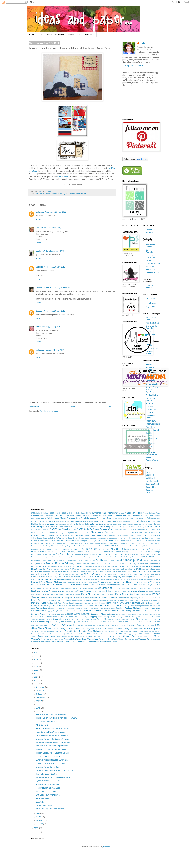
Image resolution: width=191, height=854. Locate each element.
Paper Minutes (75, 594)
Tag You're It (119, 622)
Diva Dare (48, 552)
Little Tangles (151, 410)
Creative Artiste (113, 543)
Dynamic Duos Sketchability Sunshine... (52, 760)
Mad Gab (114, 579)
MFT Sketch (150, 266)
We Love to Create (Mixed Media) (151, 455)
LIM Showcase (138, 577)
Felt (139, 557)
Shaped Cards (154, 611)
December (40, 687)
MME (135, 584)
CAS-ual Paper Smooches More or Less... (53, 735)
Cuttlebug (132, 546)
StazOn (132, 619)
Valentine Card (129, 636)
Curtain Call (108, 546)
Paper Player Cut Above (105, 594)
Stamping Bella (112, 619)
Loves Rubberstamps (95, 579)
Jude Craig (147, 571)
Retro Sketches (60, 605)
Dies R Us (150, 392)
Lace (125, 574)
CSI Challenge (152, 478)
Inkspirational (151, 331)
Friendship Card (131, 560)
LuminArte (107, 579)
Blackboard (35, 524)
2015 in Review (67, 513)
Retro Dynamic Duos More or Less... (50, 732)
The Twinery (59, 631)
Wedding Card (144, 639)
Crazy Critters (60, 543)
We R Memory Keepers (122, 639)
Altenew (149, 364)
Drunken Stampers (48, 554)
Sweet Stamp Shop (68, 622)
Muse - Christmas (123, 588)
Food (93, 560)
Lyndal (142, 43)
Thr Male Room (107, 631)
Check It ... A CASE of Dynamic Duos (50, 763)
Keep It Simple (55, 574)
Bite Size (156, 521)
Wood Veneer (93, 642)
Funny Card (40, 564)
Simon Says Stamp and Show (103, 614)
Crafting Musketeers (152, 541)
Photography (111, 600)
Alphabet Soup (53, 518)
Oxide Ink (45, 594)
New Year (73, 591)
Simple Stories (131, 614)
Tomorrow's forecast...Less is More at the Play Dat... (56, 718)
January (39, 824)
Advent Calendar (104, 515)
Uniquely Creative (81, 636)
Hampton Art (100, 566)
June (38, 708)
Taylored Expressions (84, 625)
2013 (36, 680)
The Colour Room (74, 629)
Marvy (95, 582)
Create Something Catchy (98, 543)
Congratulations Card (136, 538)
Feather (117, 557)
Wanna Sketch (70, 639)
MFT (149, 582)
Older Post (111, 407)
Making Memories (146, 579)
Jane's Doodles (85, 571)
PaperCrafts (150, 427)
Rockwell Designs (137, 606)
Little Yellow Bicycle (70, 579)
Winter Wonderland (80, 642)
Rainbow (151, 603)
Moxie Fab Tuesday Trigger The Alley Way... (53, 742)
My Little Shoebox (137, 588)
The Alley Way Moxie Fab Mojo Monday (52, 746)
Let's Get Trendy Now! (66, 577)
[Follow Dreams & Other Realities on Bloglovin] (135, 161)
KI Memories (67, 574)
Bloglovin (43, 524)
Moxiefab (103, 587)
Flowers (81, 560)
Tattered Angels (44, 625)
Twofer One (150, 443)
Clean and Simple (46, 535)
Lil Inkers (149, 407)
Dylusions (85, 554)
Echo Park (123, 554)
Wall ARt (60, 639)
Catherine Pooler (120, 529)
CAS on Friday (151, 298)
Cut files (124, 546)
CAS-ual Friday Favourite (40, 529)
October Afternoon (84, 591)
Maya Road (109, 582)
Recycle (49, 606)
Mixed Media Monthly (109, 585)
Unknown (40, 212)
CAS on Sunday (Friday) (119, 527)
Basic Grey (111, 521)
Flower (74, 560)
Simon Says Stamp (77, 613)
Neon (68, 591)
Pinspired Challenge (141, 600)
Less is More (62, 176)
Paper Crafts (64, 594)
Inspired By (62, 571)
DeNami (61, 549)
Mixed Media (76, 584)
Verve (157, 636)
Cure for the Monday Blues (92, 546)
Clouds (86, 535)
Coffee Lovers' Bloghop (105, 535)
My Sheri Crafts (149, 588)
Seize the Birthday (149, 286)
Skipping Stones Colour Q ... (47, 767)
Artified (147, 518)
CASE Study (83, 529)
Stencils (139, 619)
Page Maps (54, 594)
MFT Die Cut (43, 584)
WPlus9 (103, 642)
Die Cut (81, 549)
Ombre (108, 591)
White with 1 (51, 642)
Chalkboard (131, 529)
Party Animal (155, 598)
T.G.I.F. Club (102, 622)
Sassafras (54, 608)
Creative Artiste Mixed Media (152, 388)
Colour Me (54, 538)
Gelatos (93, 564)
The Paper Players (150, 352)
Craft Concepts (91, 541)
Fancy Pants (70, 557)
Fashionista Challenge (83, 557)
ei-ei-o (148, 554)
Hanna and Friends (111, 566)
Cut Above (117, 546)
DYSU (105, 554)
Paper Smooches (153, 424)
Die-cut (114, 549)
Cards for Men (82, 527)
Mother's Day (82, 588)
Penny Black (66, 600)
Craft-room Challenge (137, 541)
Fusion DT (61, 563)
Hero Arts (149, 404)
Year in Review (111, 642)
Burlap (87, 524)
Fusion (50, 563)
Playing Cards (68, 603)
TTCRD (149, 634)
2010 (36, 832)
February (40, 820)
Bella (132, 521)
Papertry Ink (146, 598)
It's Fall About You (73, 571)
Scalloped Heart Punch (67, 608)
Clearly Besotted (76, 535)
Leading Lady (155, 574)
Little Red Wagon (153, 263)
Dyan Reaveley (76, 554)
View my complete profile (132, 66)
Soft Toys (119, 617)
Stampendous (58, 619)
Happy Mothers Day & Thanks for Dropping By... (55, 770)
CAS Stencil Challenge (137, 527)
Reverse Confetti (152, 430)
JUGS (153, 571)
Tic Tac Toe (153, 631)
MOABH (141, 585)
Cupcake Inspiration (74, 546)
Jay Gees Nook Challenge (101, 571)
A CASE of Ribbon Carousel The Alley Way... (54, 728)
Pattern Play (36, 600)
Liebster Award (80, 577)
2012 (36, 684)
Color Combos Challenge (133, 535)
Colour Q (62, 538)
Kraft (112, 574)
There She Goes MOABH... (46, 774)
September (41, 697)
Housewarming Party (93, 569)
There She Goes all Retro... (47, 791)
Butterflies (94, 524)
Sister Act (148, 614)
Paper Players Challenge (127, 594)
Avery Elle (59, 521)
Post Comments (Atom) (49, 411)
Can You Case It (147, 524)
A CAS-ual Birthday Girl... (46, 798)
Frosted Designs (149, 560)
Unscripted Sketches (101, 636)
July (38, 704)
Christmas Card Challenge (120, 533)
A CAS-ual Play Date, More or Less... (50, 809)
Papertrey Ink (135, 598)
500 (87, 513)
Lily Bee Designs (69, 194)
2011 (36, 828)
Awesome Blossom (90, 521)
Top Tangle (72, 634)
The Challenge (61, 629)
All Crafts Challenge (148, 515)
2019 (36, 659)
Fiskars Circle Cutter (54, 560)
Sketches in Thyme (150, 491)
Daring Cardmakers (151, 303)
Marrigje (39, 267)
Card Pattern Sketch (50, 527)
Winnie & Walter (152, 460)
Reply (38, 219)
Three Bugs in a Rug (120, 631)
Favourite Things (108, 557)
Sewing (128, 611)
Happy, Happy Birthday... (46, 805)
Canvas (157, 524)
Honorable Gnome (57, 569)
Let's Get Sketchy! (50, 577)
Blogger (106, 847)
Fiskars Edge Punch (38, 560)
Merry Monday (132, 582)
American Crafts (73, 518)
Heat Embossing (152, 566)
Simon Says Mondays (150, 231)
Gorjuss (54, 566)
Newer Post (34, 407)
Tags (126, 622)
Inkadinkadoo (155, 569)
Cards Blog (72, 527)
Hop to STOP (69, 569)
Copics (147, 538)
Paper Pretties (146, 594)
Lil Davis (90, 577)
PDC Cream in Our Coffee (51, 600)
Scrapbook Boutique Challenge (128, 608)
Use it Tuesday (115, 636)
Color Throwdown (150, 251)
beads (119, 521)
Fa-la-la (62, 557)
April (38, 813)
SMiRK (113, 617)
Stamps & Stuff (74, 34)
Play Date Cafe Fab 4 (54, 603)
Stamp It (49, 619)
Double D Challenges (150, 256)
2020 (36, 656)
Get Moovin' (124, 564)
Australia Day (155, 518)
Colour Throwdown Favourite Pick (96, 538)
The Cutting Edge (87, 629)
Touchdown (91, 634)
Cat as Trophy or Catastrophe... (48, 756)
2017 (36, 666)
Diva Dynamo (57, 552)
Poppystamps (78, 603)
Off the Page (97, 591)
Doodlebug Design (121, 552)
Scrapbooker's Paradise (151, 608)
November (40, 690)
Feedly (123, 557)
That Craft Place (148, 625)
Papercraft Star (123, 598)
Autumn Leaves (47, 521)
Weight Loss (155, 639)
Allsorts (43, 518)
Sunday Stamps (152, 348)
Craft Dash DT (114, 541)
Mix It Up (149, 413)
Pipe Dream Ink (154, 600)
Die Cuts (91, 548)
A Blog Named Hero (133, 513)
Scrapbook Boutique (150, 434)
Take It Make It (143, 622)
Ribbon (103, 605)
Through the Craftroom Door (139, 631)
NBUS (157, 588)
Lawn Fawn (132, 574)
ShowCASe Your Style (56, 614)
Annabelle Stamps (88, 518)
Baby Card (101, 521)
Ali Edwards (135, 516)
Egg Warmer (140, 554)
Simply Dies (141, 614)
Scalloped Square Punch (84, 608)
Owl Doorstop (36, 594)
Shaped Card (143, 611)
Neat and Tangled (39, 591)
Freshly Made (151, 260)
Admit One (94, 515)
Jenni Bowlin (116, 571)
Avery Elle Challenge (73, 521)
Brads (82, 524)
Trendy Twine (121, 634)
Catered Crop (106, 529)
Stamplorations (124, 619)
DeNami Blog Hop (70, 549)
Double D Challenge (152, 552)
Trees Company (109, 634)
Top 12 (65, 634)
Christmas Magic (137, 533)
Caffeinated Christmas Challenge (129, 524)
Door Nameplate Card (136, 552)
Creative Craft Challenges (129, 543)
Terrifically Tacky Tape (117, 625)
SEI (81, 611)
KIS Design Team (91, 574)
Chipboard (70, 533)
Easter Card (113, 554)
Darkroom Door (154, 546)
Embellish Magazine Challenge (48, 557)
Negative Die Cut (57, 591)
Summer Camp (43, 622)
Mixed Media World (125, 585)
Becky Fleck (125, 521)
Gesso (117, 564)
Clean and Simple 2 (62, 535)
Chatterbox (53, 533)
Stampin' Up (102, 619)
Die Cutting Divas (104, 549)
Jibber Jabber (126, 571)
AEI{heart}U (115, 516)
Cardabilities (63, 527)
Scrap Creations (109, 608)
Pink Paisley (128, 600)
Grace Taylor (62, 566)
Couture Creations (43, 541)
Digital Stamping (132, 549)
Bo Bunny (51, 524)
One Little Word (124, 591)
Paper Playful (151, 421)
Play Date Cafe (81, 194)
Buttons (102, 524)
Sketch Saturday (41, 617)
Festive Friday (147, 557)
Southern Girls (129, 617)
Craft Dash (102, 540)
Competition (113, 538)
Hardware (140, 566)
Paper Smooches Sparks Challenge (100, 597)
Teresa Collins (103, 625)
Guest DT (80, 566)
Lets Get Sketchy (152, 481)
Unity (148, 450)
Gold (49, 566)
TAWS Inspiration (68, 625)
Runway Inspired (43, 608)
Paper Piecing (88, 594)
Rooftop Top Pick (149, 606)
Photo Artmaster (101, 600)
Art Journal (116, 518)
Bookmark (59, 524)
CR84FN (62, 541)
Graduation (72, 566)
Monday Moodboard (57, 588)
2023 (36, 652)
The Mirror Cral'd (136, 629)
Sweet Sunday (81, 622)
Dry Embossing (63, 554)
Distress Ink (154, 549)
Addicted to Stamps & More (79, 515)
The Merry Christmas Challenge (118, 629)
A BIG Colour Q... (42, 725)
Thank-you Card (133, 625)
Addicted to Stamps (150, 246)
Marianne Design (69, 582)
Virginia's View (38, 639)
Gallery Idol (85, 564)
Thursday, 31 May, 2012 (51, 327)
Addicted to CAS (152, 323)
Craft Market (124, 541)
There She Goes (71, 631)
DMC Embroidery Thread (71, 552)
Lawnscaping (144, 574)
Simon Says (150, 270)
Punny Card (124, 603)
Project (114, 603)
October (39, 694)
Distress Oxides (37, 552)
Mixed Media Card (91, 584)
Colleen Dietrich (42, 288)
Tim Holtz (41, 634)
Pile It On (120, 600)
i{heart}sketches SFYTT (132, 569)
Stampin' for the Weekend (73, 619)
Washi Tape (81, 639)
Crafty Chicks (89, 34)
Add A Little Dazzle (46, 515)
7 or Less (120, 513)
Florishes (48, 194)
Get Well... (40, 802)
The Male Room (152, 273)
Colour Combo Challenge (40, 538)
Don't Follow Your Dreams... (47, 721)
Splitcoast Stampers (38, 619)
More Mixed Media (150, 417)
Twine (41, 636)
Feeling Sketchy (152, 395)
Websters (134, 639)
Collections (120, 535)
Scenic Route (98, 608)
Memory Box (120, 582)
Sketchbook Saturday (66, 617)
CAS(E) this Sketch (59, 529)
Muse (112, 588)
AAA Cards (150, 345)
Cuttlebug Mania (142, 546)
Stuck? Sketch (148, 619)
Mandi (38, 327)
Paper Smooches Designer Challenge (64, 597)
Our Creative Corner (153, 591)
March (39, 817)
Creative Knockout (146, 543)
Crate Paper (50, 543)
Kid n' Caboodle (77, 574)
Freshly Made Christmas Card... (48, 788)
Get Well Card (142, 564)
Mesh (140, 582)
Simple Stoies (120, 614)
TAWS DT (55, 625)
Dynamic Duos (96, 554)
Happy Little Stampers (150, 399)
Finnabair (156, 557)
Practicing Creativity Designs (94, 603)
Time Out (49, 634)
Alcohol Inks (125, 516)
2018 (36, 663)
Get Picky (132, 564)
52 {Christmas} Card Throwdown (103, 513)
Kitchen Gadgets (104, 574)
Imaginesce (145, 569)
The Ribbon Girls (37, 631)
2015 (36, 673)
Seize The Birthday (92, 611)
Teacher (95, 625)
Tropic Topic (142, 634)
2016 (36, 670)
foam (86, 560)
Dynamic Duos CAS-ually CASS (49, 781)
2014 (36, 677)
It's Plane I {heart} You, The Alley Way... (51, 714)
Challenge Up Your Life (151, 327)
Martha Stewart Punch (84, 582)
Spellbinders (154, 617)
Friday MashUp (115, 560)
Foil (90, 560)
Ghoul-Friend (152, 564)
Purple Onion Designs (138, 603)
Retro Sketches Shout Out (77, 606)
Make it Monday (134, 579)
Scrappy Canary (73, 611)
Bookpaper (67, 524)
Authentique (39, 194)
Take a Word (132, 622)
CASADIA (72, 529)
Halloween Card (90, 566)
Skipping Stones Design (100, 617)
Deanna (39, 311)
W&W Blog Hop (51, 639)
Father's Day (96, 557)
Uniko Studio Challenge (65, 636)
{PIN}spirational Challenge (40, 513)
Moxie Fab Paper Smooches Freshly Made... (54, 777)
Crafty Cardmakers (151, 380)
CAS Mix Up (150, 376)
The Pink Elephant (151, 628)
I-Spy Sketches (117, 569)
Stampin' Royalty (90, 619)
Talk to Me (152, 622)
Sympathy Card (92, 622)
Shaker (135, 611)
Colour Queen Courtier (76, 538)
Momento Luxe (43, 588)
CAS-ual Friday (152, 526)
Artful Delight (139, 518)
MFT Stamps (56, 584)
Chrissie (39, 228)
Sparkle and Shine (142, 617)
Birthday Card (143, 521)
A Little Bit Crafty (149, 513)
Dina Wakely (143, 549)
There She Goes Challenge (90, 631)
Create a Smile (152, 384)
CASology (94, 529)
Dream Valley (36, 554)
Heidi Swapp (36, 569)
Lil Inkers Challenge (110, 577)
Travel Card (100, 634)
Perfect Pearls (77, 600)
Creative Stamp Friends (48, 546)
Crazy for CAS (71, 543)
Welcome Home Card (39, 642)
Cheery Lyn (62, 533)
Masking (100, 582)
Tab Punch (110, 622)
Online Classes (138, 591)
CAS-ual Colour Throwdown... (48, 795)
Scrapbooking (37, 611)
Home (31, 34)
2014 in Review (55, 513)
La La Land (118, 574)
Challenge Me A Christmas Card (147, 529)
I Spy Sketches (106, 569)
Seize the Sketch (109, 611)
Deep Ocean (52, 549)
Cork (152, 538)
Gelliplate (100, 564)
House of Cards (80, 569)
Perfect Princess (89, 600)
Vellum (140, 636)
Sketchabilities (151, 487)
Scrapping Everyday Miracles (55, 611)
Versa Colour (149, 636)
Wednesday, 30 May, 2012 (55, 212)
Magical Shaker (123, 579)
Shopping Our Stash (39, 614)
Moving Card (92, 588)
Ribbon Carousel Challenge (118, 606)
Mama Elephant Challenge (51, 582)
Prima (108, 603)
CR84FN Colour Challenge (76, 541)
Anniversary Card (104, 518)
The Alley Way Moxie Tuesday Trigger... (52, 749)
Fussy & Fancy (75, 564)
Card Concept (151, 373)
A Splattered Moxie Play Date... (48, 784)
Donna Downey (108, 552)
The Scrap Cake (49, 631)
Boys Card (75, 524)
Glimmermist (36, 566)
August (39, 701)
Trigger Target (132, 634)
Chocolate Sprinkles (82, 533)
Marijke (39, 251)
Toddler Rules (57, 634)
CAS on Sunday (103, 527)
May (38, 711)
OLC (103, 591)
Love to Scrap (83, 579)
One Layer (115, 591)
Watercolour (92, 639)
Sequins (120, 611)
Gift (158, 564)
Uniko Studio (151, 446)
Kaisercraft (42, 574)
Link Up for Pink (149, 577)
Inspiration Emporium (50, 571)
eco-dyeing (132, 554)
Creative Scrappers (150, 474)
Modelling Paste (149, 585)
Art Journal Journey (150, 368)
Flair (64, 560)
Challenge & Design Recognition (51, 34)
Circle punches (149, 533)
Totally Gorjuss (81, 634)
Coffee (92, 535)
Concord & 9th (123, 538)
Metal (145, 582)
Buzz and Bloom (111, 524)
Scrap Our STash (152, 484)
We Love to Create (106, 639)
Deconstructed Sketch (39, 549)
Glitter (44, 566)
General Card (109, 564)
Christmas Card (100, 532)
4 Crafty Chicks (79, 513)
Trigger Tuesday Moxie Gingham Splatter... (53, 753)
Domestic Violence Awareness (91, 552)
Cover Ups (55, 541)
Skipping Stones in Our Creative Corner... (52, 739)
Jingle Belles (151, 307)
